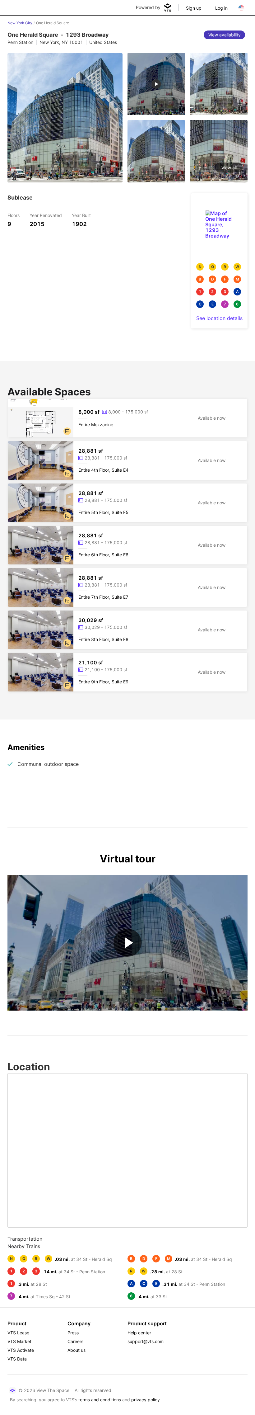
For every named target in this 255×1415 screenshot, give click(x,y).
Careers (75, 1341)
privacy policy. (146, 1399)
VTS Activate (20, 1350)
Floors (13, 215)
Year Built (81, 215)
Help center (139, 1332)
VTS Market (19, 1341)
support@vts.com (146, 1341)
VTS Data (17, 1358)
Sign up (194, 8)
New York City (19, 23)
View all (229, 167)
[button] (67, 431)
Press (73, 1332)
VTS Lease (18, 1332)
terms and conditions (99, 1399)
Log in (221, 8)
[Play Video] (127, 943)
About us (76, 1350)
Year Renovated (46, 215)
